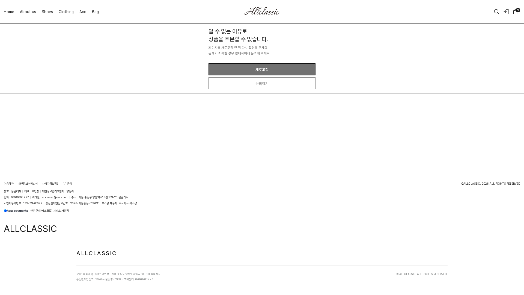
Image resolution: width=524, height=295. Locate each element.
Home (9, 11)
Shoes (47, 11)
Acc (82, 11)
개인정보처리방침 (28, 183)
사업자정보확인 (50, 183)
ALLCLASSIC (96, 253)
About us (28, 11)
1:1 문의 (67, 183)
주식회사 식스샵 (128, 203)
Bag (95, 11)
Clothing (66, 11)
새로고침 (262, 69)
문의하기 (262, 83)
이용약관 (9, 183)
